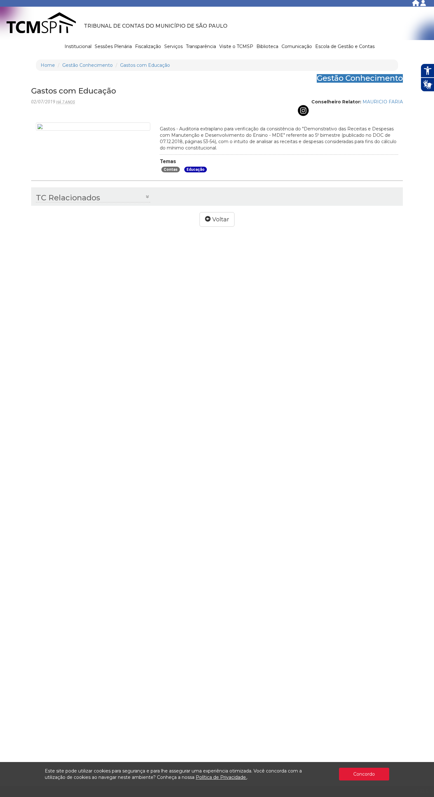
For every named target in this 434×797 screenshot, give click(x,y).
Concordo (364, 774)
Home (48, 65)
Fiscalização (148, 46)
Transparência (201, 46)
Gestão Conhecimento (87, 65)
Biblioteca (267, 46)
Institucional (78, 46)
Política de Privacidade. (221, 777)
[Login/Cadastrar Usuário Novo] (423, 4)
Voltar (220, 219)
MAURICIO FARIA (383, 102)
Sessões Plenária (113, 46)
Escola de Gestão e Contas (345, 46)
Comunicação (296, 46)
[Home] (416, 4)
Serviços (173, 46)
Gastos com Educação (145, 65)
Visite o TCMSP (236, 46)
